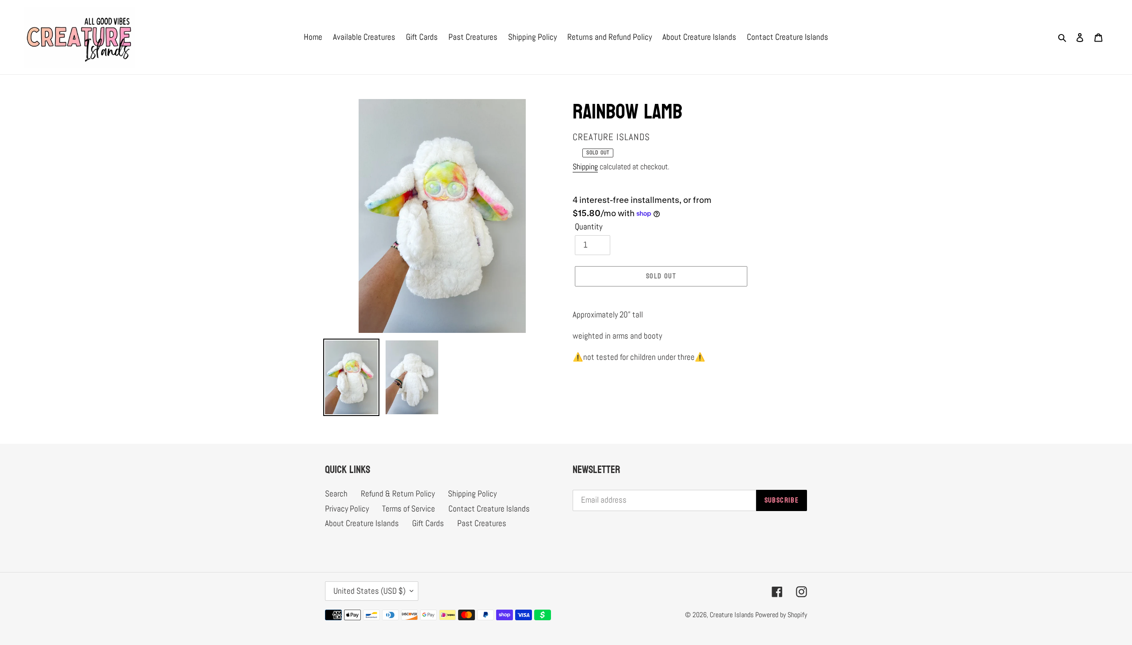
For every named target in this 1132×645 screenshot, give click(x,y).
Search (336, 493)
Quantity (588, 226)
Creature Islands (731, 614)
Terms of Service (408, 508)
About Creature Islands (362, 523)
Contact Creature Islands (489, 508)
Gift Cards (428, 523)
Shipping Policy (472, 493)
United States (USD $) (369, 590)
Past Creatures (481, 523)
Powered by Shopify (781, 614)
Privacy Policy (347, 508)
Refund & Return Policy (398, 493)
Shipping (585, 166)
